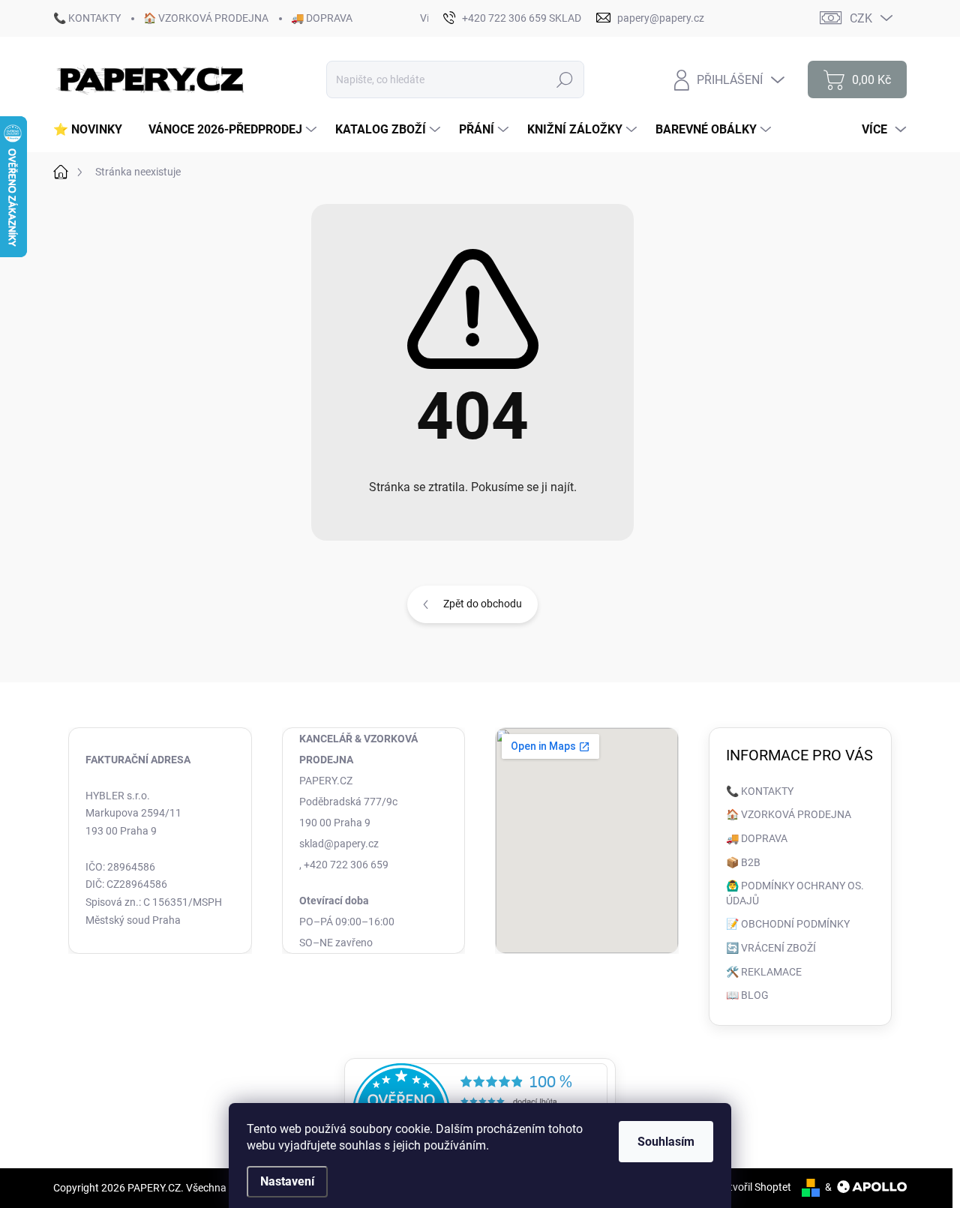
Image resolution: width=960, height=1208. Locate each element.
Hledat (565, 79)
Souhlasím (666, 1142)
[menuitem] (93, 129)
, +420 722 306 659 (343, 865)
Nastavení (287, 1181)
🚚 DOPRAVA (321, 18)
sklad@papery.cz (339, 844)
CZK (861, 18)
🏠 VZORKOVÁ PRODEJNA (205, 18)
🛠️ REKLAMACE (764, 972)
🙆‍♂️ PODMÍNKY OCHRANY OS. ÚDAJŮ (795, 893)
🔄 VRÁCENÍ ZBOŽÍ (771, 948)
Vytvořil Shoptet (754, 1187)
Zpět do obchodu (482, 604)
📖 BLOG (747, 995)
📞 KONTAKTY (87, 18)
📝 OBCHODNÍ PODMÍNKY (788, 924)
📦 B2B (743, 862)
